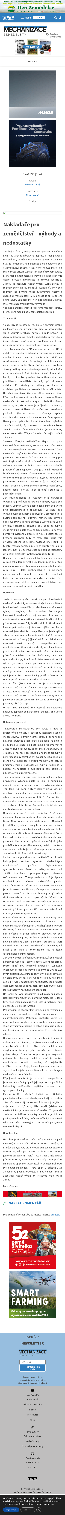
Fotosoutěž (32, 1414)
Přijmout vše (11, 1510)
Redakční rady (32, 1441)
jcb (32, 205)
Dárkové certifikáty (33, 1404)
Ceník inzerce (32, 1462)
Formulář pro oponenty (32, 1446)
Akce (32, 1419)
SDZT (48, 1492)
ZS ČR (24, 1492)
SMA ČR (40, 1492)
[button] (32, 1368)
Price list (32, 1467)
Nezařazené (32, 195)
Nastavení (28, 1510)
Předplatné (32, 1399)
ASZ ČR (31, 1492)
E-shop (32, 1409)
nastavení (48, 1504)
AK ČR (17, 1492)
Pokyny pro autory (32, 1436)
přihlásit (55, 1214)
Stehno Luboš (32, 184)
